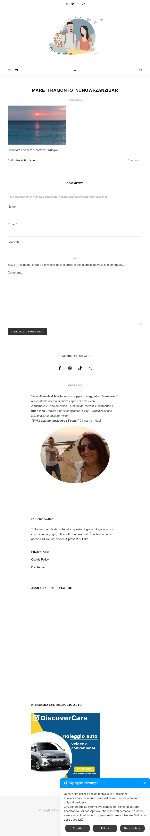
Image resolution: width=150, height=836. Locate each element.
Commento (15, 272)
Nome (13, 206)
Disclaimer (38, 567)
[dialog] (105, 807)
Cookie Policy (40, 559)
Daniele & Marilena (23, 160)
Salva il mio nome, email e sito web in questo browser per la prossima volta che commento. (66, 264)
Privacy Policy (40, 551)
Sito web (13, 242)
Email (12, 224)
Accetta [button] (78, 828)
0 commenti (135, 160)
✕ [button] (144, 783)
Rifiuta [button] (105, 828)
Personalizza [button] (132, 828)
